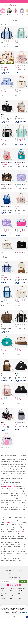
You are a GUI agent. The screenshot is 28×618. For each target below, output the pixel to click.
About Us (2, 590)
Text (21, 593)
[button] (25, 24)
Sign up (23, 581)
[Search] (5, 5)
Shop (2, 18)
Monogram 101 (3, 593)
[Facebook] (10, 585)
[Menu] (2, 5)
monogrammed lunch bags (9, 486)
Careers (19, 598)
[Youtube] (20, 585)
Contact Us (20, 592)
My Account (12, 592)
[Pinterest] (17, 585)
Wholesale (11, 598)
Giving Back (3, 598)
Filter (4, 24)
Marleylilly (15, 604)
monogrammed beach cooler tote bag (13, 522)
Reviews (2, 592)
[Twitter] (15, 585)
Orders (11, 593)
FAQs (19, 595)
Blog (2, 595)
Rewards (11, 595)
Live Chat (20, 590)
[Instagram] (8, 585)
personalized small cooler (9, 521)
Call (19, 593)
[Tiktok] (13, 585)
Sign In (11, 590)
